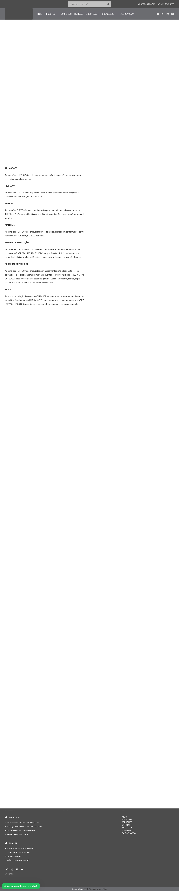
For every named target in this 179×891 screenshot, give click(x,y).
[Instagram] (163, 14)
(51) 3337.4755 (15, 831)
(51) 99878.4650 (29, 831)
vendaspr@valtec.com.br (20, 860)
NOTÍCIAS (78, 14)
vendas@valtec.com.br (19, 834)
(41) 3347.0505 (15, 856)
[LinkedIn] (168, 14)
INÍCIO (39, 14)
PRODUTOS (50, 14)
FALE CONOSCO (127, 14)
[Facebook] (158, 14)
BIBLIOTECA (91, 14)
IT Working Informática (97, 889)
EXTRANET (10, 874)
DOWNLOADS (108, 14)
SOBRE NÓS (66, 14)
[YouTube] (172, 14)
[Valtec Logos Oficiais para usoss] (19, 14)
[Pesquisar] (108, 4)
